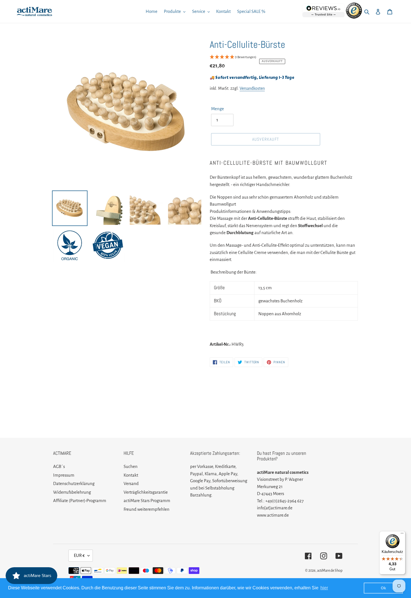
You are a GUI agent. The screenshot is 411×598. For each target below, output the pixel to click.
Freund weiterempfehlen (146, 509)
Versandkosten (252, 88)
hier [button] (324, 587)
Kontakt (131, 475)
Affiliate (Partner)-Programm (79, 500)
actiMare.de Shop (329, 571)
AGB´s (59, 466)
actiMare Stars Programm (147, 500)
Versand (131, 483)
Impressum (63, 475)
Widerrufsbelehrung (72, 492)
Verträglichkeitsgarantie (146, 492)
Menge (217, 108)
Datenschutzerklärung (74, 483)
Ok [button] (383, 588)
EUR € (79, 555)
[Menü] (402, 534)
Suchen (131, 466)
